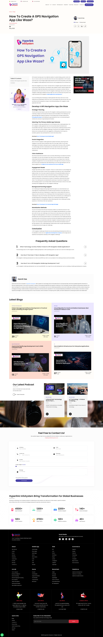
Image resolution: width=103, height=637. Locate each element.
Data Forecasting (15, 575)
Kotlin (33, 558)
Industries (14, 556)
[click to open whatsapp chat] (2, 635)
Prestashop (74, 555)
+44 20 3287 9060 (37, 1)
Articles (13, 620)
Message (21, 470)
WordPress (54, 555)
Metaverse (34, 581)
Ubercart (74, 553)
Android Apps (34, 549)
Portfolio (13, 560)
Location (21, 459)
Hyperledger (54, 577)
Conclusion (13, 82)
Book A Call (83, 1)
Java (53, 551)
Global (13, 629)
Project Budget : (19, 464)
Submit (73, 621)
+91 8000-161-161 (13, 1)
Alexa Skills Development (17, 585)
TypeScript (54, 564)
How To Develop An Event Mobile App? (45, 136)
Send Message (24, 480)
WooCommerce (75, 562)
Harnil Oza (81, 18)
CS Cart (73, 556)
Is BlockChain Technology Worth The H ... (54, 400)
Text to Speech (15, 572)
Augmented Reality (36, 575)
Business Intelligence (16, 573)
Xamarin (33, 564)
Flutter (33, 555)
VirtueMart (74, 558)
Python (53, 553)
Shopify (73, 551)
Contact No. (21, 453)
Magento (74, 549)
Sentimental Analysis (16, 583)
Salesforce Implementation (77, 575)
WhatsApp (58, 453)
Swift (33, 562)
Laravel (53, 558)
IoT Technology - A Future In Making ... (77, 400)
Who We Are (14, 549)
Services (13, 555)
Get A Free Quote (89, 4)
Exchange (54, 573)
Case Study (71, 4)
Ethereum (54, 575)
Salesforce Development (77, 572)
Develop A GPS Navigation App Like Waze (19, 80)
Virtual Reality (34, 577)
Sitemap (13, 562)
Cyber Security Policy (16, 626)
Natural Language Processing (17, 577)
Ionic (33, 560)
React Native (34, 556)
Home (10, 11)
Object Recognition (16, 581)
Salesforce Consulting (76, 573)
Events (13, 553)
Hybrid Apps (34, 553)
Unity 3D (33, 572)
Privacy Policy (14, 624)
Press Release (76, 1)
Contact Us (82, 4)
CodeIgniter (54, 560)
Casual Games (35, 579)
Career (13, 551)
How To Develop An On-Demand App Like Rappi (47, 204)
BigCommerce (75, 560)
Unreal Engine (34, 573)
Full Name (21, 447)
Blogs (14, 11)
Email (57, 447)
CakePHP (54, 562)
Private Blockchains (56, 581)
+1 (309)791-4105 (25, 1)
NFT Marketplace (55, 583)
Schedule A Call (90, 1)
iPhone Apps (34, 551)
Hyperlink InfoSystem (30, 283)
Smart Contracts (55, 579)
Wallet (53, 572)
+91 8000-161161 (19, 609)
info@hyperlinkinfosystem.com (51, 437)
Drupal (53, 556)
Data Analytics (15, 579)
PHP (53, 549)
